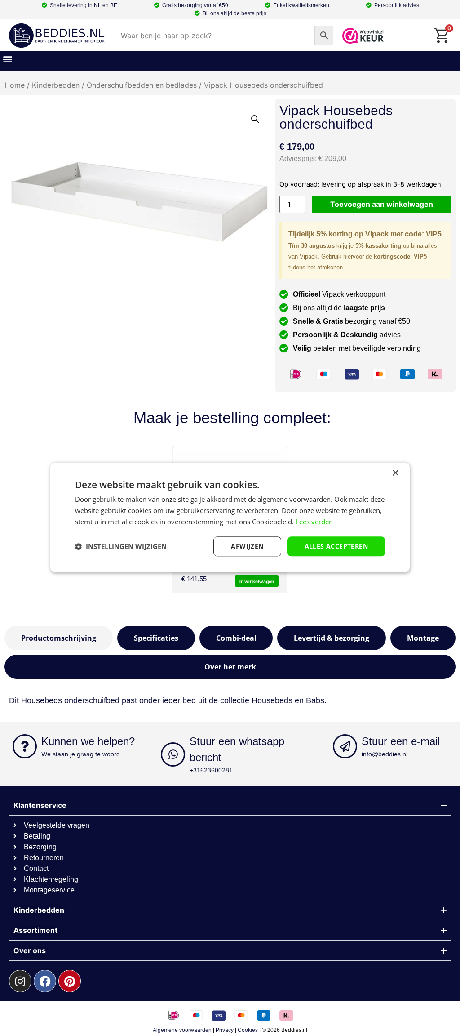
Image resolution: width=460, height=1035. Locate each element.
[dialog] (230, 517)
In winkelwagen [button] (256, 581)
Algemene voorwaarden (182, 1030)
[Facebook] (45, 981)
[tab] (58, 638)
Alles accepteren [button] (336, 546)
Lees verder (314, 521)
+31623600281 (211, 770)
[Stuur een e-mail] (345, 746)
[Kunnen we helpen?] (25, 746)
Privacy (225, 1030)
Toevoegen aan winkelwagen (381, 204)
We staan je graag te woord (80, 754)
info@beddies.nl (384, 754)
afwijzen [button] (247, 546)
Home (14, 84)
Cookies (248, 1030)
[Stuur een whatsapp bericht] (173, 754)
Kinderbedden (56, 84)
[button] (7, 58)
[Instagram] (20, 981)
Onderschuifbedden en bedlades (142, 84)
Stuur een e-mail (401, 741)
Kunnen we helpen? (88, 741)
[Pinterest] (69, 981)
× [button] (395, 473)
